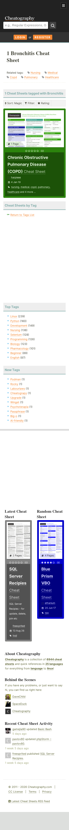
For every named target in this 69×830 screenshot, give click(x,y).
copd (34, 187)
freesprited (19, 625)
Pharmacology (19, 348)
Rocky (14, 384)
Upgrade (15, 397)
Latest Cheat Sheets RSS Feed (30, 801)
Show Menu (63, 5)
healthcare (13, 191)
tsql (15, 635)
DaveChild (18, 696)
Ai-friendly (17, 420)
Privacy (47, 791)
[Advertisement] (27, 6)
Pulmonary (31, 77)
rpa (47, 612)
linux (50, 668)
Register (43, 37)
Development (18, 325)
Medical (53, 72)
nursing (15, 187)
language (37, 668)
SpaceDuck (19, 703)
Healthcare (52, 77)
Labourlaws (17, 388)
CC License (15, 791)
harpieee (16, 177)
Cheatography (14, 659)
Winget (14, 402)
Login (20, 37)
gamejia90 (19, 729)
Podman (15, 379)
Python (14, 321)
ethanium (50, 603)
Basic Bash (44, 729)
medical (25, 187)
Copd (13, 77)
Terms (32, 791)
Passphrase (17, 411)
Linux (13, 316)
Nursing (35, 72)
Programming (18, 339)
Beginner (15, 353)
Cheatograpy (18, 393)
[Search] (52, 25)
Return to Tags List (22, 215)
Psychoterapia (19, 406)
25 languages (54, 664)
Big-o (13, 416)
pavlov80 (18, 739)
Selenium (16, 334)
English (14, 357)
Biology (15, 344)
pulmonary (44, 187)
